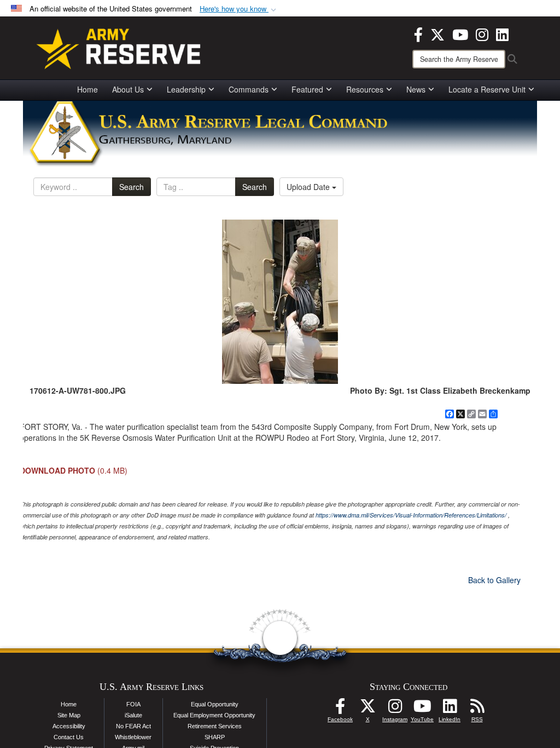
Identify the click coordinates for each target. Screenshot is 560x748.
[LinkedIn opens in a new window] (502, 33)
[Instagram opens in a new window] (482, 33)
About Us (128, 89)
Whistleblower (133, 737)
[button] (239, 9)
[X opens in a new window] (437, 33)
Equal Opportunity (214, 704)
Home (87, 89)
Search (131, 186)
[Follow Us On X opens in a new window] (367, 709)
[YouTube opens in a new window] (460, 33)
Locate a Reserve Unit (487, 89)
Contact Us (69, 737)
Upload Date (309, 186)
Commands (249, 89)
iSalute (133, 715)
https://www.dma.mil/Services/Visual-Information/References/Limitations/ (411, 515)
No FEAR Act (133, 726)
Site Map (68, 715)
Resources (364, 89)
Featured (307, 89)
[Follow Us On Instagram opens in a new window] (395, 709)
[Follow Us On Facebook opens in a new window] (340, 709)
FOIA (133, 704)
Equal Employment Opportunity (214, 715)
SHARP (215, 737)
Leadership (186, 89)
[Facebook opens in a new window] (418, 33)
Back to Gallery (494, 579)
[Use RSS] (477, 709)
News (415, 89)
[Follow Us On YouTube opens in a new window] (422, 709)
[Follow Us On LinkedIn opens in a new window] (449, 709)
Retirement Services (215, 726)
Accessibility (68, 726)
